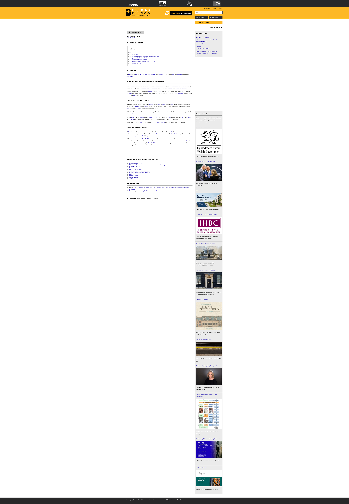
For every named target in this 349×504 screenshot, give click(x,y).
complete (149, 117)
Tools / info (215, 17)
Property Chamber (175, 133)
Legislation (132, 191)
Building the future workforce (203, 339)
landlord (151, 104)
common (150, 91)
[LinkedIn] (219, 27)
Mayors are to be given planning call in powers (208, 270)
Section (133, 117)
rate (171, 131)
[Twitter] (217, 27)
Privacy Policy (165, 500)
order (163, 104)
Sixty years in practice (202, 299)
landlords (161, 74)
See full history (131, 37)
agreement (180, 93)
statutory (137, 106)
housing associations (180, 88)
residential (142, 88)
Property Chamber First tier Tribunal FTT (140, 172)
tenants (175, 141)
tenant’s (161, 139)
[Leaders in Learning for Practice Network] (209, 233)
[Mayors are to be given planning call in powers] (209, 289)
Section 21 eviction (156, 122)
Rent (130, 174)
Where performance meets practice (205, 161)
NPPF (197, 190)
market (186, 141)
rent (173, 74)
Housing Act (133, 86)
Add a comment (141, 198)
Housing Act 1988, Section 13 (147, 191)
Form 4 (154, 117)
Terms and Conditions (177, 500)
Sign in (220, 8)
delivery (189, 117)
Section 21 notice (134, 177)
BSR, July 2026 (200, 467)
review (155, 139)
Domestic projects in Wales (203, 127)
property (179, 74)
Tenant (129, 127)
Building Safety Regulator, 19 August (205, 366)
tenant (158, 104)
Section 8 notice (133, 175)
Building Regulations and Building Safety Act (208, 439)
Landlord (131, 168)
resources (136, 183)
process (132, 119)
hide (130, 52)
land (143, 135)
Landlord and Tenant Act (135, 169)
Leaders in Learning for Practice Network (206, 214)
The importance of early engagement (205, 243)
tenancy (147, 88)
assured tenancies (161, 86)
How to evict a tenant (135, 166)
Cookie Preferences (154, 500)
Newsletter (207, 8)
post (183, 117)
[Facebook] (214, 27)
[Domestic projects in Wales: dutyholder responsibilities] (209, 153)
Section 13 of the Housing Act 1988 (144, 74)
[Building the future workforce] (209, 355)
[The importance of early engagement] (209, 260)
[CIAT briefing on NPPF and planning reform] (209, 206)
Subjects (201, 17)
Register (214, 8)
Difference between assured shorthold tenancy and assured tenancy (147, 165)
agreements (153, 88)
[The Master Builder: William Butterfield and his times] (209, 329)
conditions (130, 76)
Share (131, 198)
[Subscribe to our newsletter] (178, 15)
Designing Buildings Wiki (149, 159)
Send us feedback (154, 198)
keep (175, 143)
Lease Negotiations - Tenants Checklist (139, 171)
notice (130, 74)
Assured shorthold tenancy (136, 163)
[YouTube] (221, 27)
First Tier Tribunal (155, 133)
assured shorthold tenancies (154, 81)
